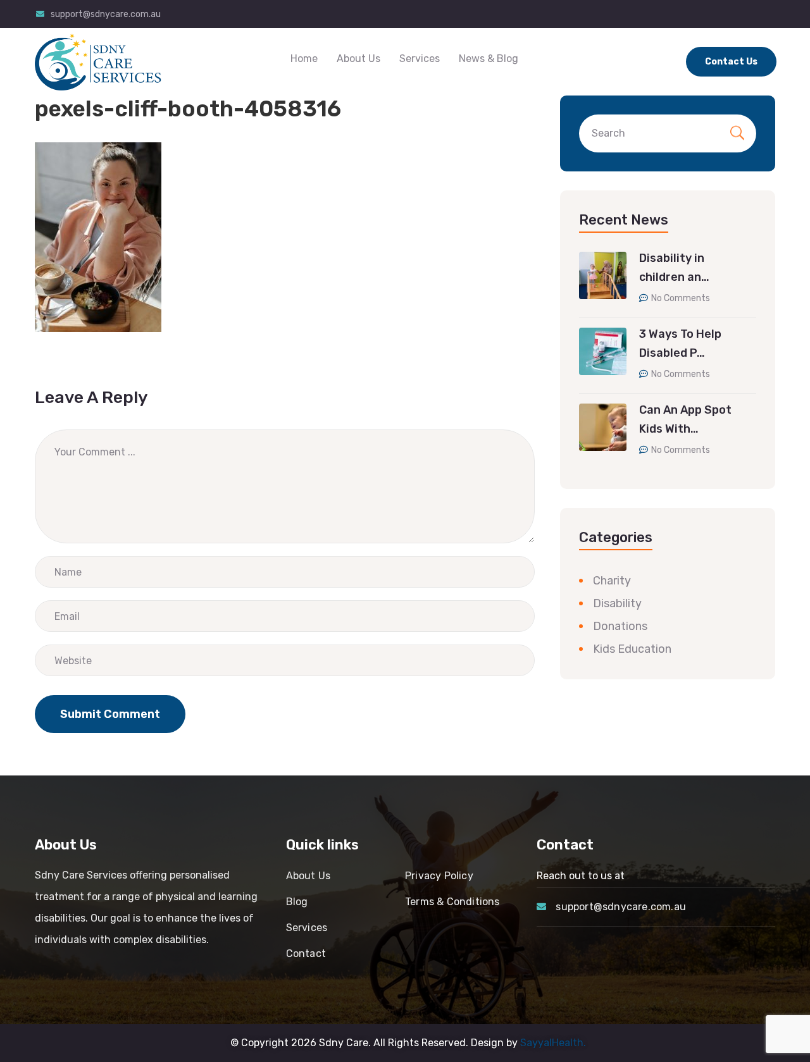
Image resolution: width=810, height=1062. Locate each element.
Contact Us (731, 61)
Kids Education (632, 650)
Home (304, 58)
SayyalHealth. (553, 1043)
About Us (358, 58)
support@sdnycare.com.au (106, 14)
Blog (297, 902)
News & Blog (488, 58)
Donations (620, 627)
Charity (612, 581)
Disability (617, 604)
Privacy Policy (439, 876)
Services (419, 58)
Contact (306, 954)
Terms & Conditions (452, 902)
